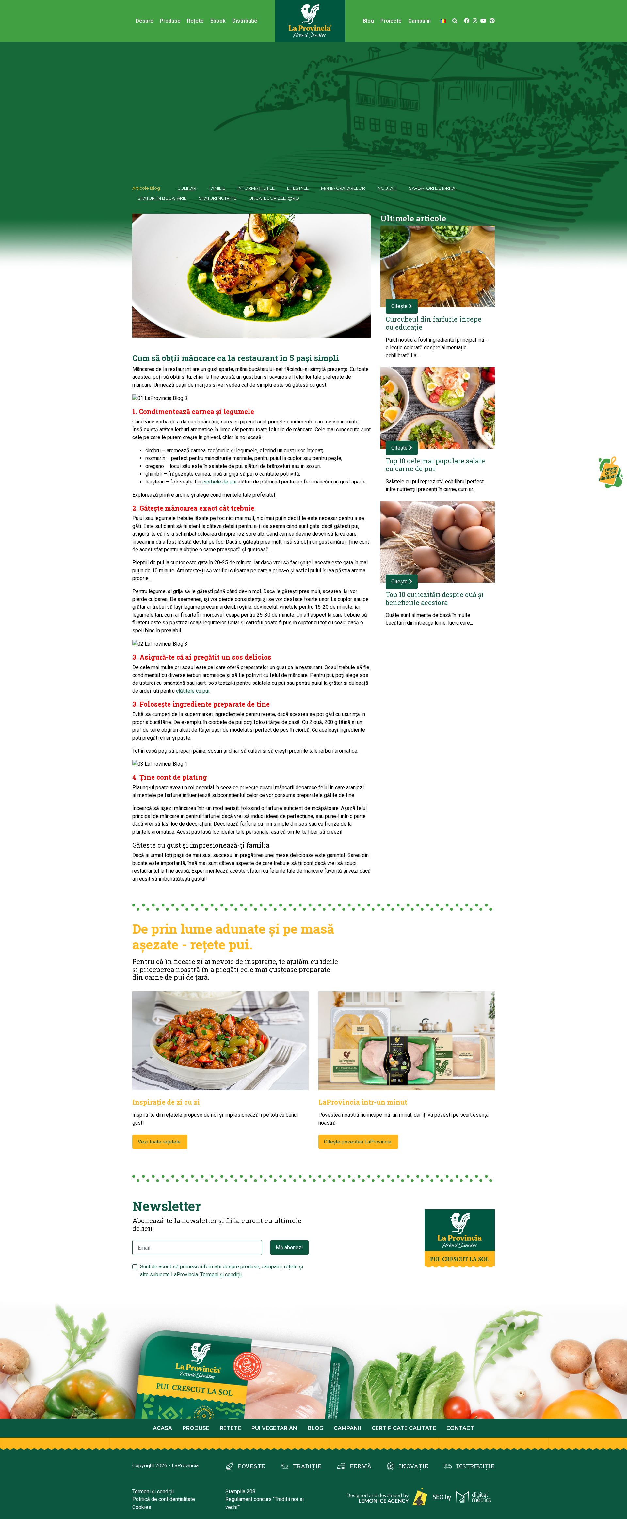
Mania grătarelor (343, 188)
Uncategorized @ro (274, 198)
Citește (400, 306)
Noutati (387, 188)
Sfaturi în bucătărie (162, 198)
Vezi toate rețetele (160, 1142)
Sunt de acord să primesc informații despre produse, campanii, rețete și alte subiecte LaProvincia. (221, 1271)
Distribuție (244, 21)
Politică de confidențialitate (163, 1499)
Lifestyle (298, 188)
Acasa (162, 1428)
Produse (170, 21)
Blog (368, 21)
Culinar (186, 188)
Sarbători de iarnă (432, 188)
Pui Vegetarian (274, 1428)
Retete (230, 1428)
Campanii (347, 1428)
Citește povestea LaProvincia (358, 1142)
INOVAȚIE (413, 1466)
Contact (460, 1428)
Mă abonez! (289, 1247)
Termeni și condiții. (221, 1274)
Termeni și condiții (153, 1491)
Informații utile (256, 188)
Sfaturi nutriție (217, 198)
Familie (217, 188)
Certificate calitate (404, 1428)
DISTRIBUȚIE (475, 1466)
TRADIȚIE (307, 1466)
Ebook (218, 21)
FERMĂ (360, 1466)
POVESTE (251, 1466)
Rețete (195, 21)
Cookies (141, 1507)
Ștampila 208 (240, 1491)
